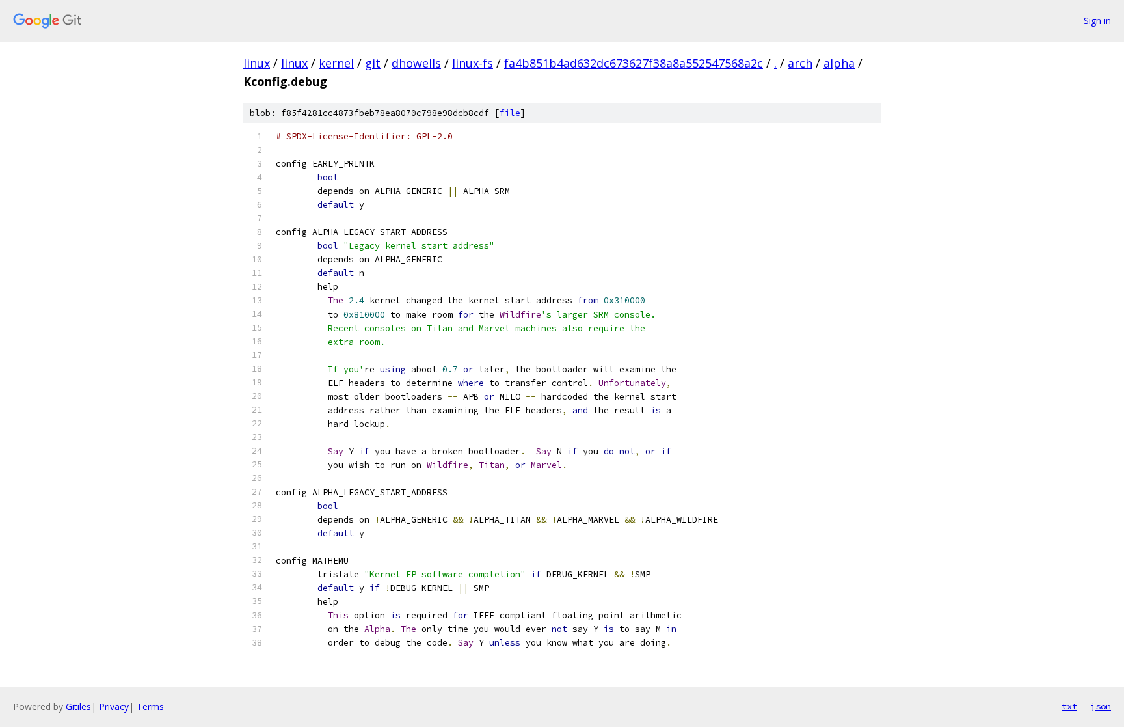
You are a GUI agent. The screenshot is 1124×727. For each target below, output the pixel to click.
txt (1069, 706)
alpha (839, 63)
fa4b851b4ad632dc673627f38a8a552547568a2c (633, 63)
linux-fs (472, 63)
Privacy (114, 706)
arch (800, 63)
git (373, 63)
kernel (336, 63)
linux (256, 63)
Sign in (1097, 20)
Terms (150, 706)
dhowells (416, 63)
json (1100, 706)
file (510, 112)
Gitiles (78, 706)
